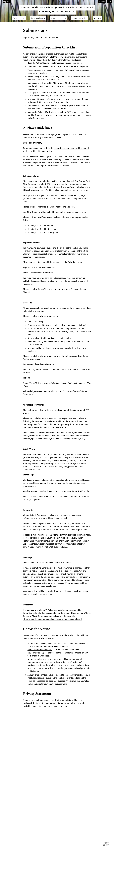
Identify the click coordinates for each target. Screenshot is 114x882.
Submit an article (79, 18)
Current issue (19, 18)
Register (102, 2)
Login (110, 2)
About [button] (96, 18)
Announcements (58, 18)
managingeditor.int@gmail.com (61, 134)
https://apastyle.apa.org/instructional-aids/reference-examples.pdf (52, 619)
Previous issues (38, 18)
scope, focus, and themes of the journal (71, 148)
